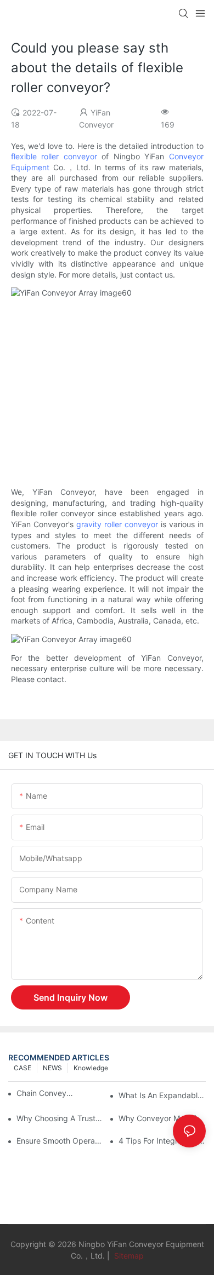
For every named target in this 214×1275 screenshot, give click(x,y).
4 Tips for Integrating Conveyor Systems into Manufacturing (162, 1140)
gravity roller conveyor (117, 524)
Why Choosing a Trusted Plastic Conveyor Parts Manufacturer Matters (60, 1118)
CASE (22, 1068)
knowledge (91, 1068)
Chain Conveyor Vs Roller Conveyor (46, 1093)
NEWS (52, 1068)
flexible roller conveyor (54, 156)
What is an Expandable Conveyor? (162, 1095)
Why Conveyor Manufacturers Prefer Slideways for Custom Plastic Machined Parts (162, 1118)
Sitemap (128, 1255)
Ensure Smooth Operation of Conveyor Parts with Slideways (60, 1140)
